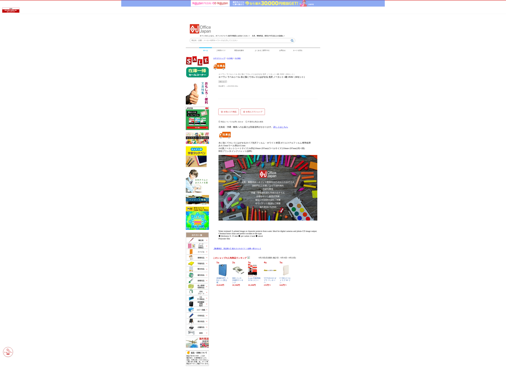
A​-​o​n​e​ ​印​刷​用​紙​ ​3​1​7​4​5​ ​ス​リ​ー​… (254, 279)
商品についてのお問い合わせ (232, 122)
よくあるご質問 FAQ (262, 50)
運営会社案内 (239, 50)
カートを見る (297, 50)
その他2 (230, 58)
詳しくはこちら (280, 127)
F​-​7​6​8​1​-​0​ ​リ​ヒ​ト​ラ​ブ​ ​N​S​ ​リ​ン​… (285, 280)
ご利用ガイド (221, 50)
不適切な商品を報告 (255, 122)
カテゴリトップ (219, 58)
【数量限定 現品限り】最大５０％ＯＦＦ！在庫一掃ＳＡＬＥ (237, 249)
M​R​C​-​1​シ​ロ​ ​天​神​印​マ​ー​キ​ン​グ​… (237, 280)
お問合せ (282, 50)
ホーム (205, 50)
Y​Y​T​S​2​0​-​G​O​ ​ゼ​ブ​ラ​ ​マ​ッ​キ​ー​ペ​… (270, 280)
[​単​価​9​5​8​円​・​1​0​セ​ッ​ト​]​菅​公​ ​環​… (222, 280)
